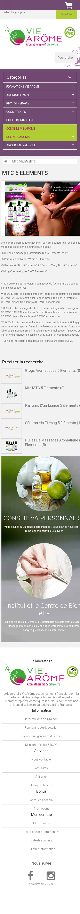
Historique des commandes (41, 831)
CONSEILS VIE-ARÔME (20, 128)
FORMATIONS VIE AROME (23, 86)
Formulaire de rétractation (41, 727)
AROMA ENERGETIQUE (21, 145)
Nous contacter (41, 759)
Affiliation (41, 776)
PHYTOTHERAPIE (17, 103)
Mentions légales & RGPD (41, 744)
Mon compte (41, 823)
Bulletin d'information (41, 849)
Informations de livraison (41, 719)
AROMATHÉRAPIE (18, 95)
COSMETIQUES (16, 111)
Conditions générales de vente (41, 736)
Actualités (41, 768)
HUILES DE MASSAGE (20, 120)
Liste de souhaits (41, 840)
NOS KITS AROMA (18, 137)
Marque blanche (41, 785)
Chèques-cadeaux (41, 800)
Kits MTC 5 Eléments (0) (45, 388)
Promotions (41, 808)
